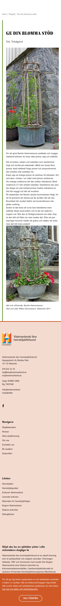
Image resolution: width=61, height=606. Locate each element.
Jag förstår (30, 598)
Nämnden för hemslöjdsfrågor (16, 501)
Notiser (5, 431)
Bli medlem (7, 449)
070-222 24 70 (8, 369)
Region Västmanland (11, 505)
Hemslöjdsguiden (10, 488)
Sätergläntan (8, 514)
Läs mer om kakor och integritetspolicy (20, 589)
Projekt (12, 14)
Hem (4, 14)
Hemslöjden (7, 484)
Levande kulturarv (10, 497)
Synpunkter (7, 453)
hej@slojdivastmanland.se (14, 372)
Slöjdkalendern (9, 427)
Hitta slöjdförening (10, 436)
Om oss (5, 440)
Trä (8, 41)
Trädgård (17, 41)
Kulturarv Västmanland (12, 492)
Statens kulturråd (10, 510)
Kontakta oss (8, 444)
